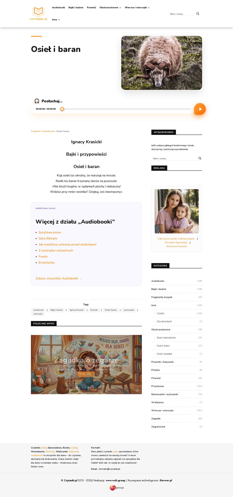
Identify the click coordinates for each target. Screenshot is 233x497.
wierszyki (37, 313)
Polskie (176, 370)
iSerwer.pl (166, 480)
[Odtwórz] (200, 109)
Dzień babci (179, 345)
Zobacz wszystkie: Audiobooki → (59, 278)
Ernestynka (47, 263)
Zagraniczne (176, 426)
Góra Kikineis (48, 238)
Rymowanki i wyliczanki (176, 394)
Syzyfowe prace (50, 232)
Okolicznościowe (109, 7)
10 (98, 387)
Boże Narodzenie (179, 337)
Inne (54, 19)
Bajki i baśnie (75, 7)
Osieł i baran (111, 310)
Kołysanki (73, 451)
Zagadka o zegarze (86, 358)
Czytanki (35, 131)
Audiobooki (58, 7)
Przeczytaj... (86, 372)
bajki (115, 451)
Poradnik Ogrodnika (176, 242)
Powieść (91, 7)
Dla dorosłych (179, 321)
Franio (43, 257)
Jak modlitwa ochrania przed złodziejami (68, 244)
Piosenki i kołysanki (176, 362)
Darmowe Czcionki (177, 246)
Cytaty (179, 313)
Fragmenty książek (176, 297)
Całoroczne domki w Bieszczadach (176, 238)
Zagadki (176, 418)
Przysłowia (176, 386)
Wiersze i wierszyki (136, 7)
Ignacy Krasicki (77, 310)
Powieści (50, 451)
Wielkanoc (176, 402)
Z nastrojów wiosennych (56, 250)
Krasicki (94, 310)
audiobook (38, 310)
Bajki (43, 447)
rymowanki (129, 310)
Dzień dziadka (179, 353)
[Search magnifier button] (198, 13)
